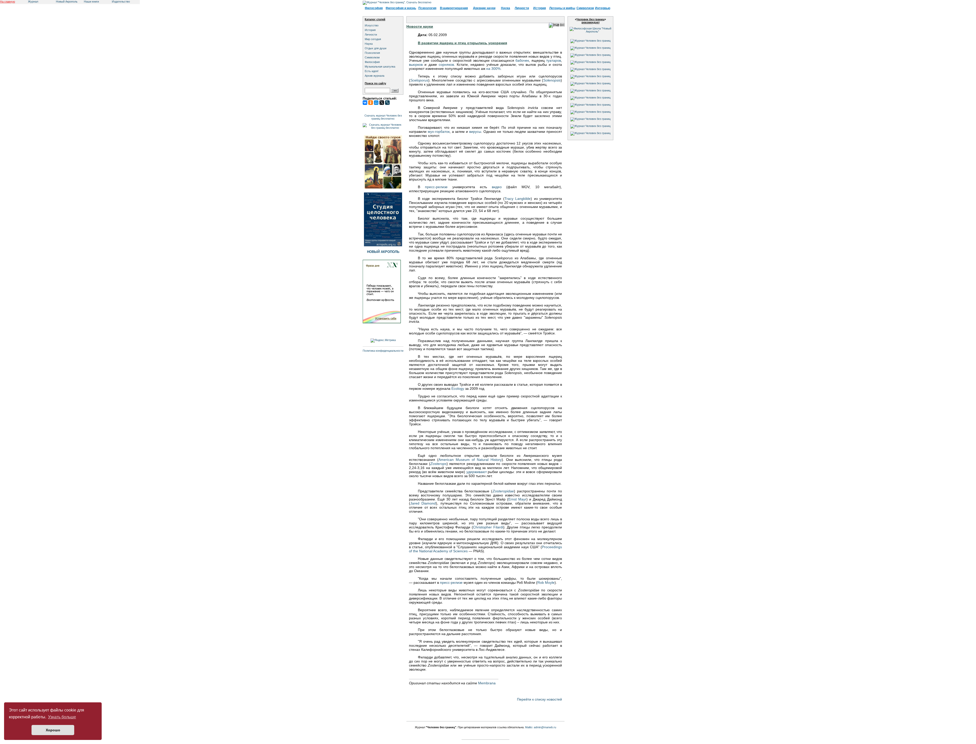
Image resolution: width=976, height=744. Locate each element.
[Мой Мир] (376, 102)
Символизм (585, 8)
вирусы (475, 132)
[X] (381, 102)
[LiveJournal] (387, 102)
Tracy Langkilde (518, 199)
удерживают (476, 472)
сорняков (446, 64)
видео (497, 187)
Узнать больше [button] (62, 717)
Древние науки (484, 8)
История (539, 8)
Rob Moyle (546, 582)
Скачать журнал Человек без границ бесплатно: (383, 117)
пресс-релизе (436, 187)
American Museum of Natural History (470, 460)
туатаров (553, 60)
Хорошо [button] (53, 730)
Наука (505, 8)
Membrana (487, 683)
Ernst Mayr (517, 499)
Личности (522, 8)
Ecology (457, 388)
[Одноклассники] (370, 102)
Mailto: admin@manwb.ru (540, 727)
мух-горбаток (439, 132)
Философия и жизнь (401, 8)
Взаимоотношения (454, 8)
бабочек (522, 60)
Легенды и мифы (562, 8)
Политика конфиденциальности (383, 350)
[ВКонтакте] (365, 102)
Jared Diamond (423, 503)
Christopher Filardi (488, 527)
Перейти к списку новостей (539, 699)
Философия (374, 8)
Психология (427, 8)
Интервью (602, 8)
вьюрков (416, 64)
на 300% (493, 69)
